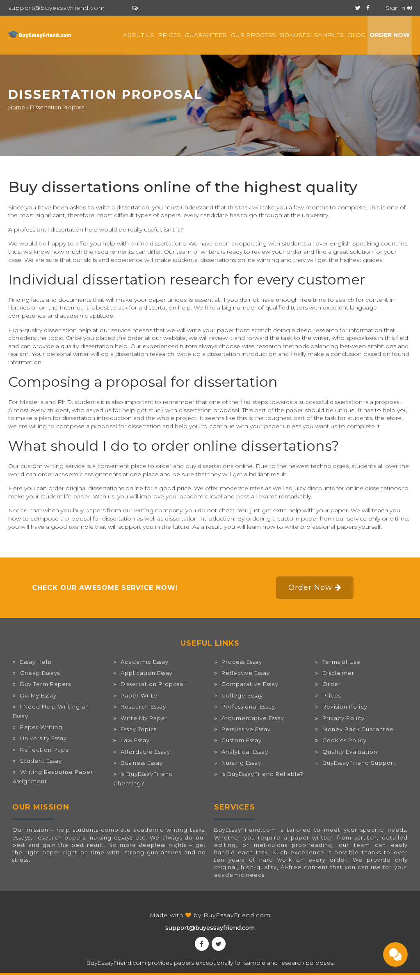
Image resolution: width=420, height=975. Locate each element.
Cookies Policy (344, 740)
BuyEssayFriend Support (359, 762)
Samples (329, 35)
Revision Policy (345, 706)
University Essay (43, 738)
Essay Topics (139, 729)
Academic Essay (145, 661)
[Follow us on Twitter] (358, 7)
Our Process (253, 35)
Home (16, 107)
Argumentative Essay (252, 718)
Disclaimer (338, 673)
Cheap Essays (40, 673)
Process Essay (241, 661)
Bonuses (295, 35)
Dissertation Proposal (153, 684)
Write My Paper (144, 718)
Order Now (311, 587)
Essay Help (36, 661)
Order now (390, 35)
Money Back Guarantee (358, 729)
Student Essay (41, 760)
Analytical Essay (244, 751)
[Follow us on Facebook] (368, 7)
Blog (356, 35)
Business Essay (142, 762)
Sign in (396, 7)
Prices (169, 35)
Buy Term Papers (45, 684)
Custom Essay (241, 740)
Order (331, 684)
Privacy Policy (343, 718)
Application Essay (147, 673)
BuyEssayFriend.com (237, 915)
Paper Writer (140, 695)
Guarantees (205, 35)
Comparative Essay (249, 684)
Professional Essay (248, 706)
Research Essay (143, 706)
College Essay (242, 695)
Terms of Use (341, 661)
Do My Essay (38, 695)
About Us (138, 35)
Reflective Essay (245, 673)
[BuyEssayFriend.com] (40, 35)
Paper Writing (41, 727)
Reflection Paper (46, 749)
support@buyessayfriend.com (56, 7)
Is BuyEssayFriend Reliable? (262, 774)
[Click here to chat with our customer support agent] (135, 7)
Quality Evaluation (349, 751)
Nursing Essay (241, 762)
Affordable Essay (145, 751)
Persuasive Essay (246, 729)
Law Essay (135, 740)
